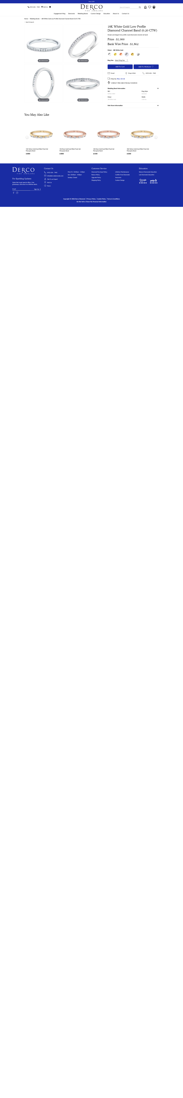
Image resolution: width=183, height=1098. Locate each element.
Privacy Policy (91, 199)
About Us (116, 13)
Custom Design (96, 13)
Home (26, 19)
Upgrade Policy (96, 177)
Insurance (118, 177)
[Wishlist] (149, 7)
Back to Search (30, 22)
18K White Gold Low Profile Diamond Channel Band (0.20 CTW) (61, 19)
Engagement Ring (59, 13)
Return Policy (96, 175)
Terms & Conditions (113, 199)
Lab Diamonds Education (146, 175)
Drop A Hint (132, 73)
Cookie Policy (101, 199)
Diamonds (71, 13)
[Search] (139, 7)
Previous (27, 137)
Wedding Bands (83, 13)
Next (156, 137)
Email (112, 73)
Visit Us (49, 182)
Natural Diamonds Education (148, 172)
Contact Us (125, 13)
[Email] (50, 7)
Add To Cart (120, 67)
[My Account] (153, 7)
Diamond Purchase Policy (99, 172)
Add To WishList (145, 67)
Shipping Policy (96, 180)
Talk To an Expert (52, 179)
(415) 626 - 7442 (151, 73)
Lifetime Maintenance (122, 172)
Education (107, 13)
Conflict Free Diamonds (122, 175)
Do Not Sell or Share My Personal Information (91, 202)
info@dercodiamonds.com (55, 176)
